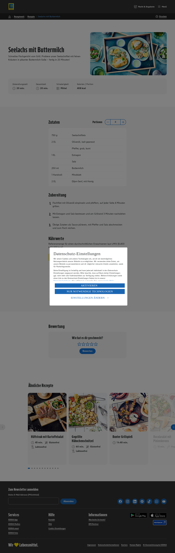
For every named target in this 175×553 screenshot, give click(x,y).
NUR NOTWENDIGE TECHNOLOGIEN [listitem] (90, 291)
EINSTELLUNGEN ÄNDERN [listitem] (88, 297)
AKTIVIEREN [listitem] (89, 285)
